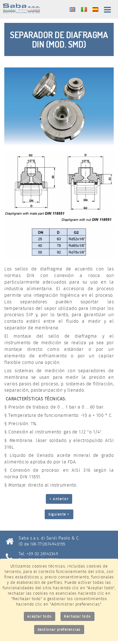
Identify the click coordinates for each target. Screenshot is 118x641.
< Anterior (59, 498)
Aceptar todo (39, 616)
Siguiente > (59, 514)
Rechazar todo (77, 616)
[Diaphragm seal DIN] (59, 107)
